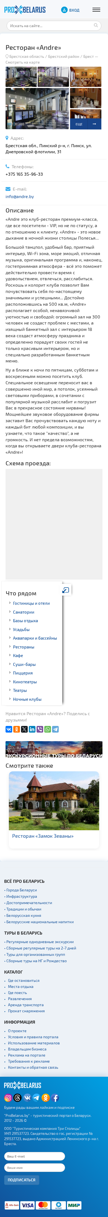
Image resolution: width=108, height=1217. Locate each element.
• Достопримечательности (28, 902)
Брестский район (63, 56)
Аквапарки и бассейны (35, 637)
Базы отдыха (25, 620)
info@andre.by (20, 196)
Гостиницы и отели (31, 603)
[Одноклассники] (16, 729)
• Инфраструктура (20, 896)
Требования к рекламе (29, 1061)
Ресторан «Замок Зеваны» (43, 836)
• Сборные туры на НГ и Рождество (35, 960)
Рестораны (23, 646)
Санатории (23, 611)
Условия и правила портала (33, 1036)
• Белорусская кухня (22, 915)
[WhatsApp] (47, 729)
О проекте (17, 1030)
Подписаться (22, 1179)
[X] (24, 729)
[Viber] (40, 729)
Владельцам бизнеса (27, 1049)
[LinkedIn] (32, 729)
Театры (20, 690)
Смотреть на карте (23, 62)
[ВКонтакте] (9, 729)
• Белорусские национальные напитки (39, 921)
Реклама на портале (26, 1055)
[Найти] (95, 25)
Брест (88, 56)
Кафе (18, 655)
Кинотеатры (25, 681)
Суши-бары (24, 664)
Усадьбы (21, 629)
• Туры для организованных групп (34, 954)
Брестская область (26, 56)
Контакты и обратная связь (33, 1067)
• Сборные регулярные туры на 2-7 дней (40, 948)
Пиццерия (23, 672)
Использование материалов (34, 1042)
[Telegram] (55, 729)
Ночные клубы (27, 699)
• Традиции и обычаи (22, 909)
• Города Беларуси (20, 890)
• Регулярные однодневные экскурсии (39, 941)
